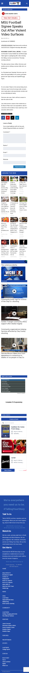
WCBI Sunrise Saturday (8, 603)
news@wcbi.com (18, 526)
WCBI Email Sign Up (18, 561)
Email (5, 152)
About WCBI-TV (6, 573)
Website (5, 159)
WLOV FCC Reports (7, 582)
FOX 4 (4, 660)
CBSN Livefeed (6, 661)
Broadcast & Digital (7, 575)
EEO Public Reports (14, 566)
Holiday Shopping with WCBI (9, 614)
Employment (5, 578)
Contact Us (5, 576)
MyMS (4, 663)
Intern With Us (6, 584)
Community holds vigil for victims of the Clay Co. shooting (13, 300)
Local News (4, 113)
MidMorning (5, 601)
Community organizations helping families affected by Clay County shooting (13, 331)
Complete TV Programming (14, 402)
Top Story (10, 113)
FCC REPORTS (19, 564)
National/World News (8, 599)
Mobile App (9, 561)
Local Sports (5, 647)
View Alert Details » (11, 18)
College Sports (6, 649)
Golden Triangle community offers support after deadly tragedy (14, 323)
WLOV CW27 (5, 658)
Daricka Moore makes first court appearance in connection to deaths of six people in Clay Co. (13, 355)
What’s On (5, 665)
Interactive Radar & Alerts (9, 625)
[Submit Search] (27, 3)
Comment (6, 132)
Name (5, 145)
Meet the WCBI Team (8, 586)
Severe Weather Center (8, 627)
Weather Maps (6, 631)
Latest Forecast (6, 623)
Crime (3, 596)
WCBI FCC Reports (7, 580)
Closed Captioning (10, 564)
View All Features (6, 639)
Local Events (5, 612)
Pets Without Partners (8, 616)
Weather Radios (6, 629)
